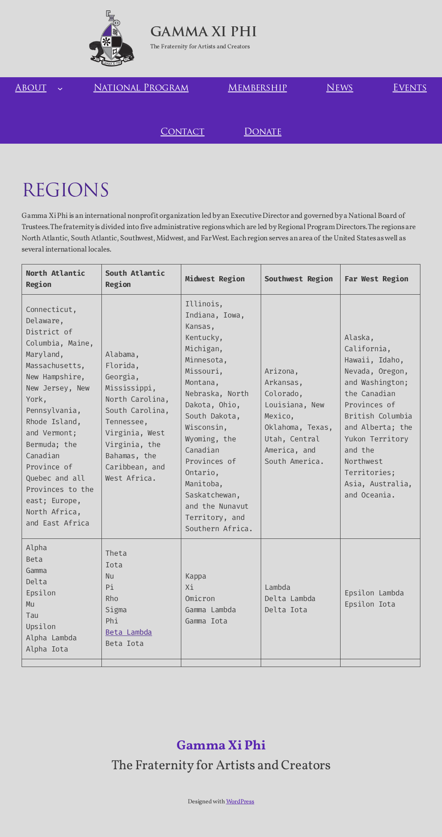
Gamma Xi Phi (203, 33)
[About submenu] (60, 88)
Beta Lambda (128, 632)
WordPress (240, 802)
